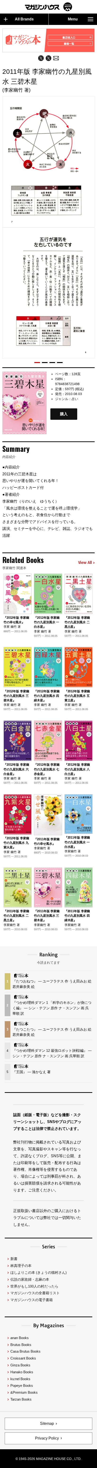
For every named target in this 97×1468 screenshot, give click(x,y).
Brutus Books (20, 1345)
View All (85, 563)
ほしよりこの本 (38, 1272)
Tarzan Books (21, 1399)
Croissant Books (23, 1358)
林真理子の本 (21, 1266)
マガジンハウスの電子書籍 (31, 1300)
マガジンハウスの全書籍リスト (35, 1293)
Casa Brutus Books (25, 1351)
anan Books (19, 1338)
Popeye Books (21, 1385)
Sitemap (47, 1423)
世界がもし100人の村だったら (34, 1286)
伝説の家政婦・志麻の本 (29, 1279)
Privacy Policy (47, 1438)
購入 (64, 414)
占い (75, 399)
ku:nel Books (20, 1379)
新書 (13, 1259)
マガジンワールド (48, 6)
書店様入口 (68, 37)
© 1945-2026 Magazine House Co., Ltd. (48, 1459)
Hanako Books (21, 1372)
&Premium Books (24, 1392)
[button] (37, 362)
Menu (73, 19)
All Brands (24, 19)
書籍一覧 (69, 43)
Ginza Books (20, 1365)
